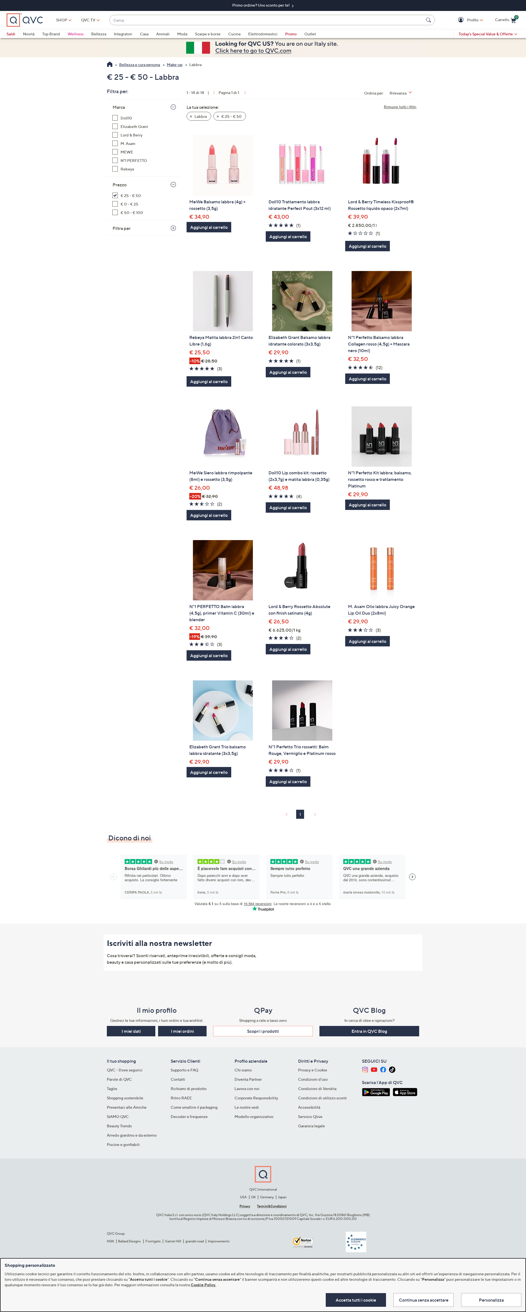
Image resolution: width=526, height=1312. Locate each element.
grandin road (194, 1241)
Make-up (174, 64)
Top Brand (51, 34)
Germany (267, 1197)
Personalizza (491, 1300)
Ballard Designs (129, 1241)
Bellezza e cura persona (139, 64)
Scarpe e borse (208, 34)
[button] (461, 20)
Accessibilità (309, 1107)
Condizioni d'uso (313, 1079)
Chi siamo (243, 1070)
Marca (119, 107)
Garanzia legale (311, 1125)
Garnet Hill (173, 1241)
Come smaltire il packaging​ (194, 1107)
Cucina (234, 34)
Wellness (76, 34)
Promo (291, 34)
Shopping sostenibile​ (125, 1098)
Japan (282, 1197)
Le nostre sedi (247, 1107)
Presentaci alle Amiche (127, 1107)
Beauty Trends (119, 1125)
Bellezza (98, 34)
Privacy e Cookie (312, 1070)
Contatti (178, 1079)
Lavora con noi (247, 1088)
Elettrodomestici (263, 34)
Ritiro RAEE (181, 1098)
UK (253, 1197)
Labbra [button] (200, 116)
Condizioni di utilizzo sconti (322, 1098)
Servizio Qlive (310, 1116)
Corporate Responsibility (256, 1098)
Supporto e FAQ (184, 1070)
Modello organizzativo (254, 1116)
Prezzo (120, 184)
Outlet (310, 34)
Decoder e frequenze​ (189, 1116)
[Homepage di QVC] (109, 65)
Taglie (112, 1088)
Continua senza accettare (423, 1300)
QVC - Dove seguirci (124, 1070)
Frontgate (153, 1241)
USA (243, 1197)
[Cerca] (429, 20)
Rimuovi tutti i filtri (400, 106)
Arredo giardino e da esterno (132, 1135)
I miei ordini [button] (182, 1031)
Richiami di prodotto (189, 1088)
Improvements (219, 1241)
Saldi (11, 34)
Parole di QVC (119, 1079)
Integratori (123, 34)
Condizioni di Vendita (317, 1088)
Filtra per (122, 228)
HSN (110, 1241)
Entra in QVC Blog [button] (369, 1031)
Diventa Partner (248, 1079)
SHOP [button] (61, 20)
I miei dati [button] (131, 1031)
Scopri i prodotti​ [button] (263, 1031)
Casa (144, 34)
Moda (182, 34)
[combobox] (267, 20)
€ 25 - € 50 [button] (231, 116)
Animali (163, 34)
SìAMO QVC (118, 1116)
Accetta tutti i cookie (356, 1300)
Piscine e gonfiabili (123, 1144)
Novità (29, 34)
